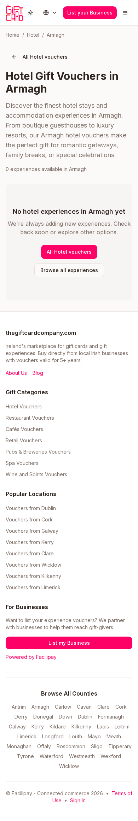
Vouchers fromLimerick (33, 587)
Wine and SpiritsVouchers (36, 474)
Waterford (51, 756)
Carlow (63, 707)
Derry (21, 717)
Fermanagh (111, 717)
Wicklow (69, 766)
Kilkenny (81, 726)
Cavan (84, 707)
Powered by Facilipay (31, 657)
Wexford (110, 756)
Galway (17, 726)
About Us (16, 373)
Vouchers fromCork (29, 519)
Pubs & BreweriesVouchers (38, 452)
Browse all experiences (69, 270)
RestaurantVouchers (30, 418)
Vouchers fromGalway (32, 531)
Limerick (26, 736)
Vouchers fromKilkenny (33, 576)
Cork (121, 707)
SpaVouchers (22, 463)
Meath (114, 736)
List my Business (69, 643)
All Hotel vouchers (45, 57)
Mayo (94, 736)
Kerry (37, 726)
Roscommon (71, 746)
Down (65, 717)
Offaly (44, 746)
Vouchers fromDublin (31, 508)
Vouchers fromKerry (30, 542)
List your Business (90, 13)
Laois (103, 726)
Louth (75, 736)
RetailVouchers (24, 440)
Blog (38, 373)
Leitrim (122, 726)
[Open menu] (125, 13)
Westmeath (82, 756)
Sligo (97, 746)
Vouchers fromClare (30, 553)
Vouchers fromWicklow (33, 565)
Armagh (40, 707)
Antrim (19, 707)
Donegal (43, 717)
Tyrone (25, 756)
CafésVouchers (24, 429)
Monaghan (19, 746)
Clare (103, 707)
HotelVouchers (24, 406)
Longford (53, 736)
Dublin (85, 717)
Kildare (58, 726)
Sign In (78, 800)
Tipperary (120, 746)
